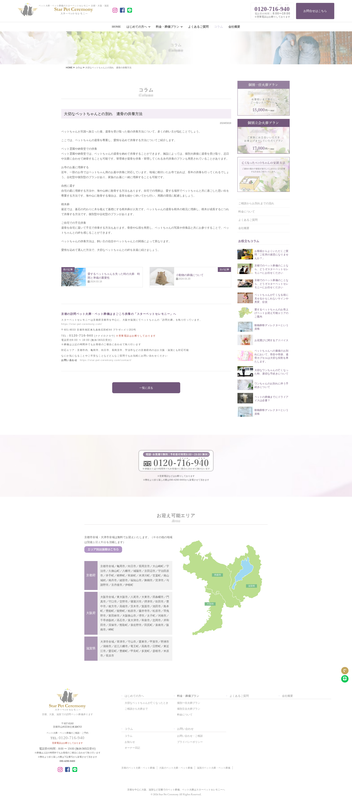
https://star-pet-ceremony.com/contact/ (106, 360)
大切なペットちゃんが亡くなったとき (146, 702)
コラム (218, 26)
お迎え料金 (99, 542)
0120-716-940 (81, 335)
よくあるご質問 (198, 26)
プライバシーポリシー (190, 741)
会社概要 (234, 26)
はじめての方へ (136, 26)
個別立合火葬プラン (188, 708)
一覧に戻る (146, 387)
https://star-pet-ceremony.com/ (81, 324)
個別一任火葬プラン (188, 702)
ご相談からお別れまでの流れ (256, 203)
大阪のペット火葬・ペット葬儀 (175, 767)
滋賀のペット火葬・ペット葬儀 (213, 767)
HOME (116, 26)
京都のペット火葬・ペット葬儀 (138, 767)
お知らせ (130, 741)
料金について (246, 211)
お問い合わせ (185, 728)
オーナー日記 (132, 747)
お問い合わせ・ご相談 (190, 735)
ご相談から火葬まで (136, 708)
